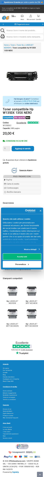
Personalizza (20, 264)
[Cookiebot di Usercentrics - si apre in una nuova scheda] (26, 210)
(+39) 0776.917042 (29, 101)
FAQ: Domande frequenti (10, 418)
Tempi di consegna (9, 397)
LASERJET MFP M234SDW (31, 325)
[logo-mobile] (5, 18)
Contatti (5, 372)
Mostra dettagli (30, 249)
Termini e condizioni (9, 399)
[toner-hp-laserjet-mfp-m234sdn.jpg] (12, 314)
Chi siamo (6, 368)
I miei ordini (6, 431)
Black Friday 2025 (8, 381)
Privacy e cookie (8, 415)
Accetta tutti (22, 257)
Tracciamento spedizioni (11, 434)
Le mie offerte (7, 429)
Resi (4, 436)
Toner (12, 45)
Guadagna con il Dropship (11, 379)
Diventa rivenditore (8, 377)
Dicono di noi (7, 409)
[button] (13, 16)
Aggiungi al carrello (23, 149)
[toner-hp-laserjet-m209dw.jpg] (12, 291)
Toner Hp (20, 45)
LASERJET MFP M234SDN (12, 325)
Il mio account (7, 427)
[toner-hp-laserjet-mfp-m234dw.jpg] (31, 291)
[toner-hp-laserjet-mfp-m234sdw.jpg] (31, 314)
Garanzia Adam (7, 411)
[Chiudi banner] (40, 211)
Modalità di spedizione (10, 395)
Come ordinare (7, 391)
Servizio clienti (7, 438)
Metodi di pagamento (9, 393)
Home (6, 45)
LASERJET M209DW (12, 302)
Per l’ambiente (7, 370)
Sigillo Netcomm (8, 413)
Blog (4, 375)
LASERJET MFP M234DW (31, 302)
